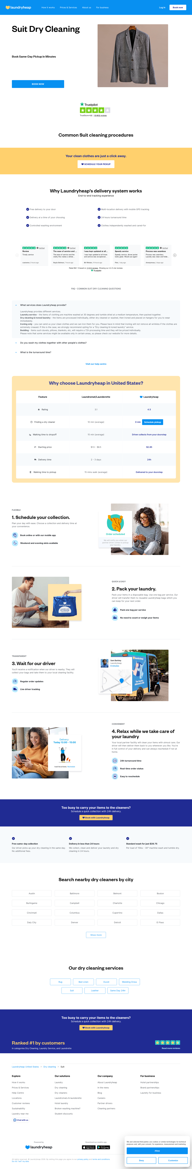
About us (86, 7)
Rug (60, 982)
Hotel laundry (61, 1103)
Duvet (106, 982)
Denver (74, 922)
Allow (157, 1151)
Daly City (31, 922)
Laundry (59, 1082)
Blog (100, 1092)
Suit (72, 990)
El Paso (160, 922)
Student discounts (64, 1113)
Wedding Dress (129, 982)
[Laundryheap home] (18, 7)
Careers (101, 1098)
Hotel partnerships (149, 1082)
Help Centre (18, 1092)
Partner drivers (105, 1103)
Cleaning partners (106, 1108)
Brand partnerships (149, 1087)
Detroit (117, 922)
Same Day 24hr (118, 990)
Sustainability (18, 1108)
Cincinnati (32, 912)
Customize (173, 1160)
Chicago (160, 903)
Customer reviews (21, 1103)
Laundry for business (150, 1092)
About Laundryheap (107, 1082)
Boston (160, 893)
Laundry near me (20, 1113)
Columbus (75, 912)
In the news (103, 1087)
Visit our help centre (96, 364)
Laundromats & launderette (68, 1098)
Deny (141, 1160)
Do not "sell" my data (20, 1161)
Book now (178, 7)
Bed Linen (83, 982)
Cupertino (117, 912)
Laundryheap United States (25, 1066)
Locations (17, 1098)
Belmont (117, 893)
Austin (32, 893)
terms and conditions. (101, 1159)
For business (102, 7)
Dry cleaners (61, 1092)
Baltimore (74, 893)
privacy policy (83, 1159)
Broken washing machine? (67, 1108)
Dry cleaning (49, 1066)
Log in (162, 7)
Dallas (160, 912)
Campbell (74, 903)
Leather (95, 990)
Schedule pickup (152, 422)
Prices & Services (68, 7)
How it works (48, 7)
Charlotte (117, 903)
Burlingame (31, 903)
